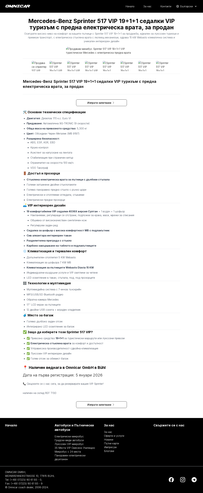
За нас (147, 6)
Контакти (165, 6)
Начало (129, 6)
